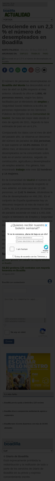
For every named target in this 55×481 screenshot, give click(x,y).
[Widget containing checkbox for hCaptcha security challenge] (29, 249)
